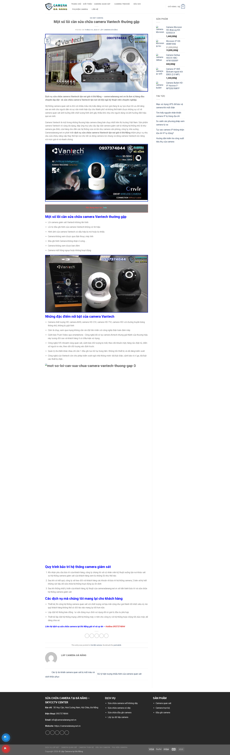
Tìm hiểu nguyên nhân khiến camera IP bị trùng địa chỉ (168, 114)
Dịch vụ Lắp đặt (52, 747)
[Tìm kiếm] (163, 6)
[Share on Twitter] (92, 636)
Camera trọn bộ (122, 4)
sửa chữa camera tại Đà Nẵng (74, 626)
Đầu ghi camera (163, 712)
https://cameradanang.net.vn (67, 726)
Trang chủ (76, 4)
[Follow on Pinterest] (67, 732)
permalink (117, 645)
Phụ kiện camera (80, 9)
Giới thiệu (87, 4)
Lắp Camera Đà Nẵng (109, 30)
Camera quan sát (163, 703)
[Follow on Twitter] (57, 732)
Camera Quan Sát (69, 747)
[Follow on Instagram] (52, 732)
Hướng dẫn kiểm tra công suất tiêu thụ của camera (170, 140)
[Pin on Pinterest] (101, 636)
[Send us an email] (62, 732)
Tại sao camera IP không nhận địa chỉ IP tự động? (170, 131)
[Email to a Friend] (97, 636)
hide (105, 207)
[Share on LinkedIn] (106, 636)
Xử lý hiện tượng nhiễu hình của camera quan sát (119, 674)
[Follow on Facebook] (47, 732)
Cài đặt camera (96, 18)
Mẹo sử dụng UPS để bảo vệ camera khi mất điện (169, 106)
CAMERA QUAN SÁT (102, 4)
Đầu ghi (137, 4)
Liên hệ (95, 9)
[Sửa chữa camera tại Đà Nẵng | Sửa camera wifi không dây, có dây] (56, 7)
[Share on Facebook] (87, 636)
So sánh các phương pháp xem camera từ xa (170, 123)
